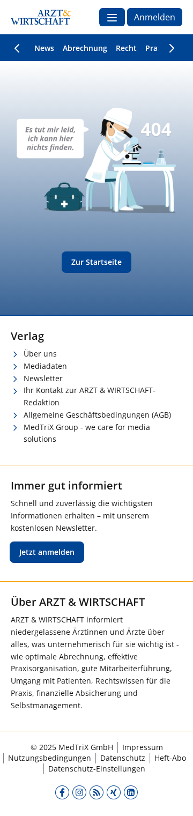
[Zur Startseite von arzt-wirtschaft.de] (41, 17)
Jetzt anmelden (47, 552)
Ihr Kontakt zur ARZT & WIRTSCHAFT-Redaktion (89, 396)
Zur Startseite (96, 262)
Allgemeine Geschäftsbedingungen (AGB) (97, 415)
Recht (126, 48)
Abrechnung (85, 48)
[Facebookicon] (62, 792)
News (44, 48)
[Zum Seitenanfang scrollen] (174, 797)
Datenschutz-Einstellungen (96, 768)
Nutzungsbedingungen (49, 758)
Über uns (40, 353)
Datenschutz (122, 758)
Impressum (142, 747)
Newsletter (43, 378)
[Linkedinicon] (130, 792)
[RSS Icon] (96, 792)
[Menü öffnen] (112, 17)
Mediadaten (45, 366)
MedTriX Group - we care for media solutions (87, 433)
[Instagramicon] (79, 792)
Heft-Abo (170, 758)
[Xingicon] (113, 792)
